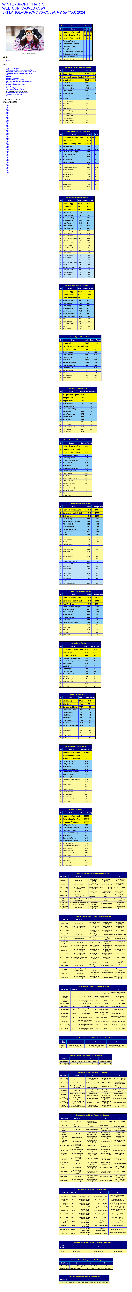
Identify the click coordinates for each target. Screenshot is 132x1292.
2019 (7, 112)
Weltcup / (12, 68)
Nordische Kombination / (19, 81)
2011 (7, 125)
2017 (7, 115)
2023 (7, 106)
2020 (7, 110)
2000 (7, 143)
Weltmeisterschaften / (19, 70)
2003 (7, 138)
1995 (7, 151)
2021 (7, 109)
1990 (7, 159)
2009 (7, 128)
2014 (7, 120)
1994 (7, 152)
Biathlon (8, 76)
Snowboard (9, 96)
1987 (7, 164)
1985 (7, 167)
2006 (7, 133)
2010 (7, 127)
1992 (7, 156)
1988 (7, 162)
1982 (7, 172)
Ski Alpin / (13, 88)
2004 (7, 136)
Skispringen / (14, 94)
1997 (7, 148)
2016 (7, 117)
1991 (7, 157)
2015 (7, 119)
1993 (7, 154)
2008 (7, 130)
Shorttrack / (15, 84)
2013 (7, 122)
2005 (7, 135)
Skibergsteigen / (17, 92)
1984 (7, 169)
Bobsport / (12, 78)
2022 (7, 107)
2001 (7, 141)
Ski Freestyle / (15, 89)
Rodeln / (10, 83)
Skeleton (8, 86)
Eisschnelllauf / (15, 79)
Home (8, 61)
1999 (7, 144)
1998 (7, 146)
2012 (7, 123)
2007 (7, 131)
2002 (7, 140)
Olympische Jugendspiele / (21, 71)
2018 (7, 114)
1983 (7, 170)
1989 (7, 161)
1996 (7, 149)
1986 (7, 165)
